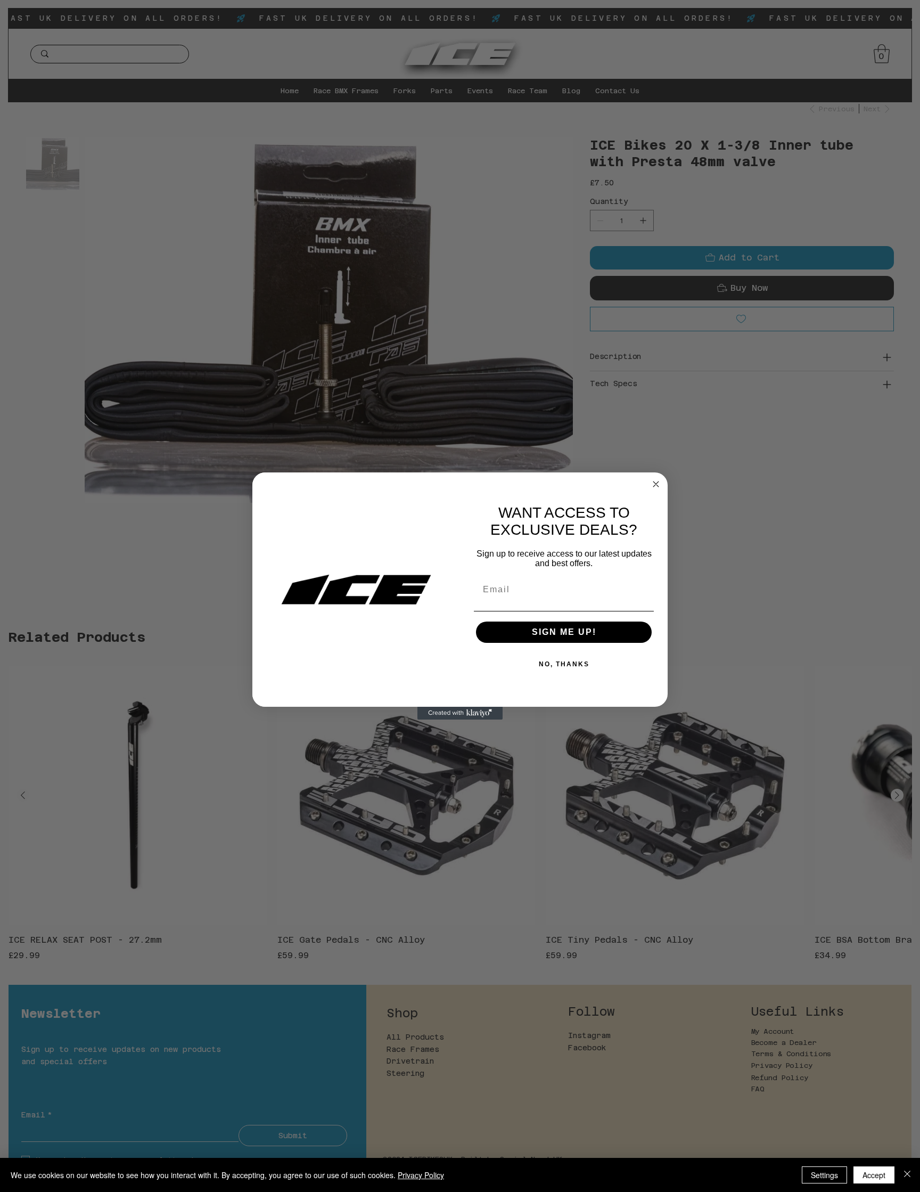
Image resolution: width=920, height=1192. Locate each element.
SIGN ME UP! (564, 631)
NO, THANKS (564, 664)
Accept (873, 1175)
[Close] (907, 1174)
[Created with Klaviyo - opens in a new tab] (460, 713)
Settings (824, 1175)
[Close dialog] (656, 484)
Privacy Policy (421, 1175)
